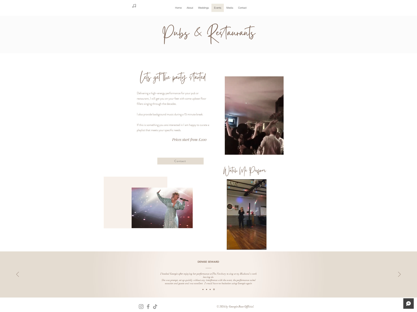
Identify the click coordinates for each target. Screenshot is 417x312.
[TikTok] (155, 306)
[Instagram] (141, 306)
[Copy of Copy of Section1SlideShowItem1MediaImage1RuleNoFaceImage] (210, 289)
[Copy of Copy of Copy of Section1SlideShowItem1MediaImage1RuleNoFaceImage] (214, 289)
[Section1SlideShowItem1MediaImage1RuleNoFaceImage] (203, 289)
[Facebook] (148, 306)
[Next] (399, 274)
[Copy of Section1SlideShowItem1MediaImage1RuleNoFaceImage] (207, 289)
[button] (262, 246)
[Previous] (17, 274)
